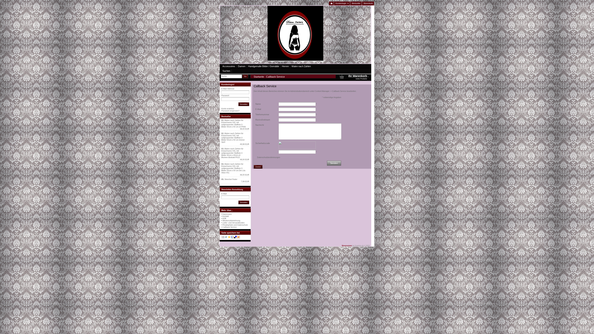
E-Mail (258, 109)
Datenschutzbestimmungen (268, 157)
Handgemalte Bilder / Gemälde (263, 66)
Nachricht (259, 125)
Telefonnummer (262, 114)
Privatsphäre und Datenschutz (235, 225)
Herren (285, 66)
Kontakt (225, 216)
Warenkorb (368, 3)
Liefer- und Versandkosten (233, 223)
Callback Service (229, 227)
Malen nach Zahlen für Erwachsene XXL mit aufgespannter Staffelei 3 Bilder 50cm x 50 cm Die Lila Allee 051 (233, 168)
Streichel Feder (230, 179)
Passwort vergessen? (230, 111)
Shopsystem (347, 245)
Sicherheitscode (262, 143)
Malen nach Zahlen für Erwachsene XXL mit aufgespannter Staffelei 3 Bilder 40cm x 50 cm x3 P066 (233, 123)
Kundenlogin (342, 3)
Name (258, 104)
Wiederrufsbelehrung (231, 221)
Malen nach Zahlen (301, 66)
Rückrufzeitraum (262, 120)
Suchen (226, 71)
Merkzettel (356, 3)
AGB (224, 218)
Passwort (225, 95)
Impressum (227, 214)
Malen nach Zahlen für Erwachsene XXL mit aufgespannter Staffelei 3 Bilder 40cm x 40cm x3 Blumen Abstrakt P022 (232, 153)
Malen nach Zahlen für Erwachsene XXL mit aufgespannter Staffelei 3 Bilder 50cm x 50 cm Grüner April (233, 137)
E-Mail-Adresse (227, 89)
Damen (241, 66)
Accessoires (228, 66)
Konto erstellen (227, 109)
